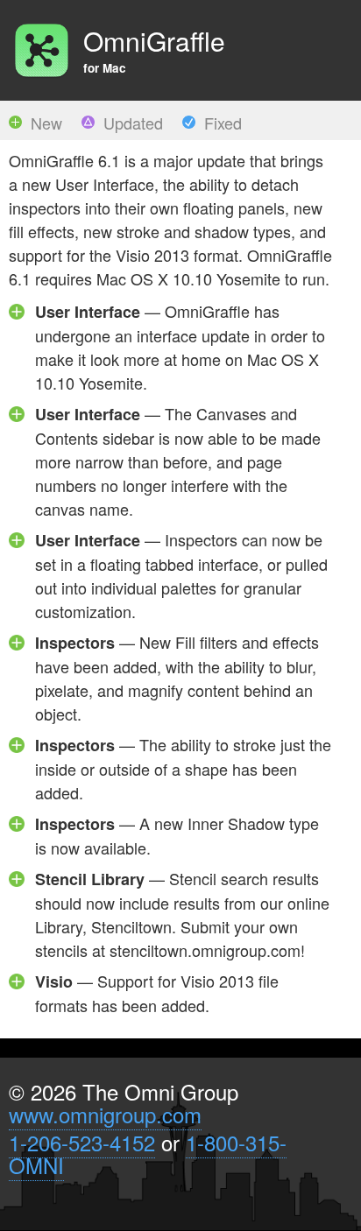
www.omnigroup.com (105, 1114)
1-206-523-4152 (82, 1142)
